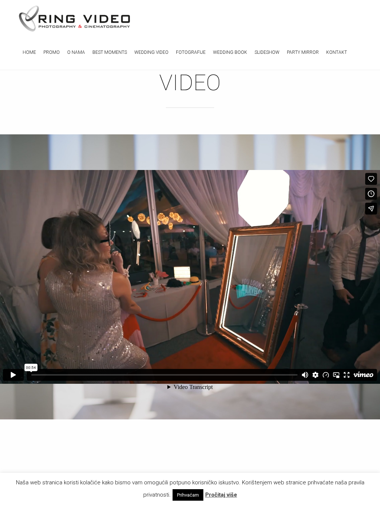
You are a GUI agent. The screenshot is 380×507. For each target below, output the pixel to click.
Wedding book (230, 52)
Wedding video (151, 52)
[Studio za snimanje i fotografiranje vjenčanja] (74, 18)
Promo (51, 52)
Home (29, 52)
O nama (76, 52)
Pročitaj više (221, 494)
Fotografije (191, 52)
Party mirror (303, 52)
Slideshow (267, 52)
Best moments (109, 52)
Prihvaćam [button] (188, 495)
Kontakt (336, 52)
